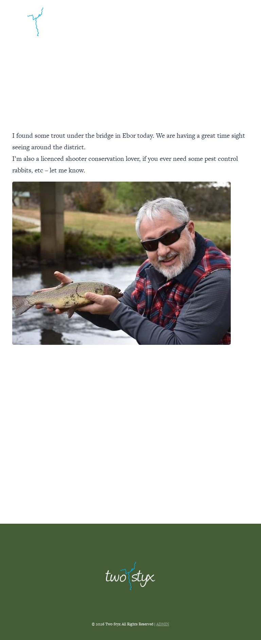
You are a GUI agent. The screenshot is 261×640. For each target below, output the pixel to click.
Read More (131, 466)
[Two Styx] (37, 21)
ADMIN (162, 624)
